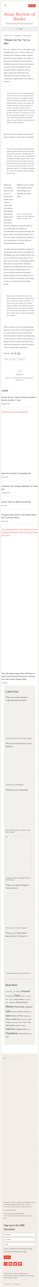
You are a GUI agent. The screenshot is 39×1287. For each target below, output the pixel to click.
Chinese (13, 359)
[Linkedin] (20, 1264)
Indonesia (14, 1011)
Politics (20, 1022)
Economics (27, 999)
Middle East (16, 1019)
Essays (7, 1002)
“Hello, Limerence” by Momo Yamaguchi (16, 928)
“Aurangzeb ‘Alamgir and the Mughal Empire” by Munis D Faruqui (18, 879)
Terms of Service (18, 1251)
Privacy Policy (8, 1251)
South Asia (10, 1029)
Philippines (8, 1022)
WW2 (7, 1037)
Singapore (18, 1025)
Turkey (30, 1033)
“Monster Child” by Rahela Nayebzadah (15, 502)
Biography (26, 991)
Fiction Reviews (27, 35)
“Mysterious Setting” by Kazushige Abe (15, 473)
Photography (15, 1022)
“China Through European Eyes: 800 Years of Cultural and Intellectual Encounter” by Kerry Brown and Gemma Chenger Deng (17, 676)
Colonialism (28, 996)
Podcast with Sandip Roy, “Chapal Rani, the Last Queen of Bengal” (18, 831)
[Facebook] (15, 353)
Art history (18, 991)
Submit (7, 1257)
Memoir (8, 1019)
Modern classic (24, 1019)
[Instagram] (10, 1264)
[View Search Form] (5, 5)
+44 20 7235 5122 (10, 1210)
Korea (21, 1016)
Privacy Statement (16, 1284)
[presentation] (19, 441)
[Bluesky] (15, 1264)
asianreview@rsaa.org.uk (17, 1213)
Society (23, 1025)
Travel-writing (23, 1033)
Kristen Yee (8, 35)
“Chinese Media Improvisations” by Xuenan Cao (18, 973)
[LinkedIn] (19, 353)
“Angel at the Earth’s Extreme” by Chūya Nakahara (19, 738)
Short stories (10, 1025)
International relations (22, 1011)
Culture (11, 999)
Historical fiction (22, 1002)
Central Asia (9, 996)
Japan (8, 1015)
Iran (30, 1011)
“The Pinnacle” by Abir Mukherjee (14, 784)
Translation (21, 359)
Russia (29, 1022)
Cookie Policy (7, 1284)
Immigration (28, 1007)
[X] (12, 353)
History (10, 1006)
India (8, 1011)
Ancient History (9, 991)
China (6, 359)
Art (14, 991)
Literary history (27, 1016)
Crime (7, 999)
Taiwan (28, 1029)
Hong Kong (19, 1007)
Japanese (15, 1016)
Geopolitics (12, 1002)
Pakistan (30, 1019)
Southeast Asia (21, 1029)
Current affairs (19, 999)
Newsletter (32, 5)
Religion (25, 1022)
